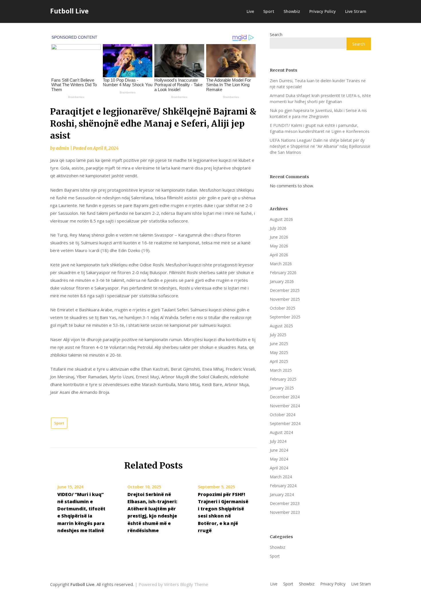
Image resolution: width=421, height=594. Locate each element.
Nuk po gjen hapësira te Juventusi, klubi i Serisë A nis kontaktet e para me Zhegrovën (318, 113)
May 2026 (279, 246)
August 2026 (281, 219)
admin (62, 148)
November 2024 (285, 405)
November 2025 (285, 299)
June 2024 (279, 450)
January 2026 (282, 281)
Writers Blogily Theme (186, 584)
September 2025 (285, 317)
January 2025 (282, 388)
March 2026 (281, 263)
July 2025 (278, 334)
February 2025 (283, 379)
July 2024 (278, 441)
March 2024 (281, 476)
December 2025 (285, 290)
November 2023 (285, 512)
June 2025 (279, 343)
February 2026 (283, 272)
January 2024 (282, 494)
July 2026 (278, 228)
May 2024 (279, 459)
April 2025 (279, 361)
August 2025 (281, 326)
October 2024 (282, 414)
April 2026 (279, 254)
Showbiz (292, 11)
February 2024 (283, 485)
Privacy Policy (322, 11)
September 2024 (285, 423)
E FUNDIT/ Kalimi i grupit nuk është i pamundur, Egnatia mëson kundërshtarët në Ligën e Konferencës (319, 128)
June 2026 (279, 237)
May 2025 (279, 352)
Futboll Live (69, 10)
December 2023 (285, 503)
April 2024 (279, 468)
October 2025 (282, 308)
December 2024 (285, 397)
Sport (268, 11)
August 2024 (281, 432)
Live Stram (355, 11)
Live (250, 11)
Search (276, 34)
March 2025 (281, 370)
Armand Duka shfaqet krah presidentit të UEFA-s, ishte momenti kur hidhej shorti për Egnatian (320, 98)
